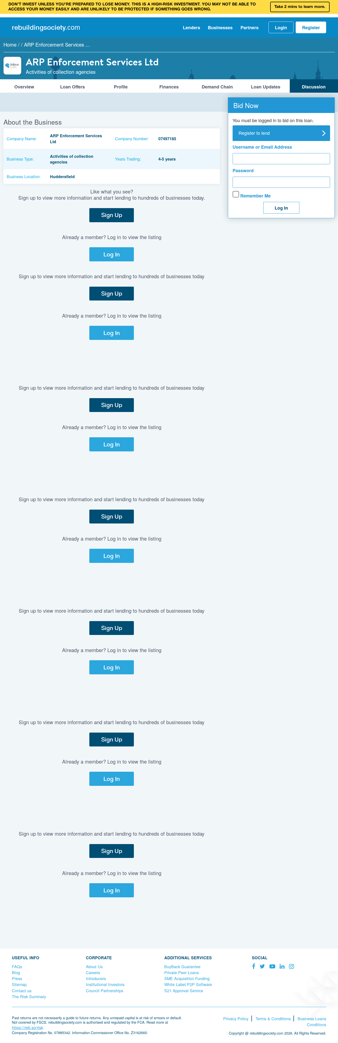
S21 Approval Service (183, 990)
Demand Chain (217, 86)
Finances (169, 86)
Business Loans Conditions (312, 1021)
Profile (121, 86)
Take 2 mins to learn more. (299, 7)
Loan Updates (265, 86)
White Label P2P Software (188, 984)
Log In (111, 254)
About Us (94, 966)
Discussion (314, 86)
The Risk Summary (29, 996)
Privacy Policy (235, 1018)
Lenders (191, 27)
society (46, 27)
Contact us (21, 990)
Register (311, 27)
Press (17, 978)
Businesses (220, 27)
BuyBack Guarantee (182, 966)
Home (10, 44)
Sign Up (111, 215)
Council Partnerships (104, 990)
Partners (250, 27)
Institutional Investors (105, 984)
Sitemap (19, 984)
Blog (16, 972)
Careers (93, 972)
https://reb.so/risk (27, 1027)
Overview (24, 86)
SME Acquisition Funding (187, 978)
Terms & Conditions (273, 1018)
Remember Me (255, 195)
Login (281, 27)
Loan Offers (72, 86)
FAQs (17, 966)
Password (243, 170)
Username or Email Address (262, 147)
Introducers (96, 978)
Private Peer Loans (181, 972)
